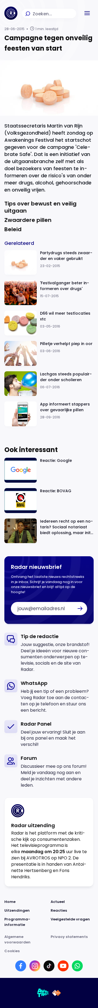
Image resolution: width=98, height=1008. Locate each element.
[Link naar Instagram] (34, 965)
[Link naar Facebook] (20, 965)
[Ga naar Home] (10, 13)
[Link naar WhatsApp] (77, 965)
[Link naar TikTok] (49, 965)
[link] (49, 653)
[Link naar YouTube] (63, 965)
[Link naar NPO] (56, 992)
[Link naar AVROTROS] (43, 992)
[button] (87, 13)
